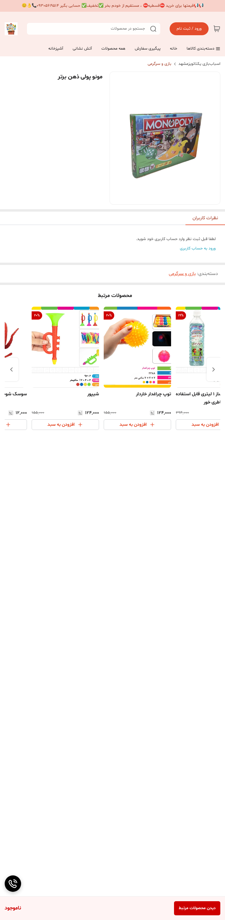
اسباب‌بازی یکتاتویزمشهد (199, 64)
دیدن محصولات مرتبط (197, 908)
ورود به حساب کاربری (198, 248)
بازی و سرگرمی (159, 64)
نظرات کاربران (205, 218)
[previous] (214, 369)
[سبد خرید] (216, 28)
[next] (11, 369)
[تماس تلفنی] (13, 883)
